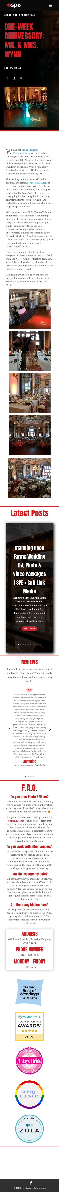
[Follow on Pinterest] (21, 78)
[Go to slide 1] (25, 776)
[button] (9, 729)
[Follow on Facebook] (7, 78)
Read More (29, 628)
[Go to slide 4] (33, 776)
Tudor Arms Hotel (37, 182)
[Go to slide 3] (31, 776)
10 (40, 644)
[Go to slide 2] (28, 776)
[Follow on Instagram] (14, 78)
